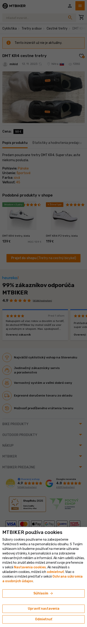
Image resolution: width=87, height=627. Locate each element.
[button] (55, 572)
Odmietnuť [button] (43, 619)
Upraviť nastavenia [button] (43, 609)
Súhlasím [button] (43, 593)
